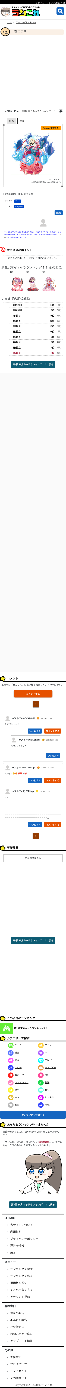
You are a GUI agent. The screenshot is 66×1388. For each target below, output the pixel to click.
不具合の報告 (18, 1319)
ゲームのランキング (26, 22)
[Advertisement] (33, 72)
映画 (17, 1060)
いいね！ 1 (34, 731)
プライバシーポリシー (24, 1238)
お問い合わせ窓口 (21, 1333)
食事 (17, 1089)
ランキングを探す (21, 1268)
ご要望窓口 (17, 1326)
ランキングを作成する (33, 1114)
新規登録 (44, 1141)
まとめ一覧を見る (21, 1289)
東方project (19, 207)
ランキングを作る (21, 1275)
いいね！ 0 (53, 755)
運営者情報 (17, 1245)
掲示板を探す (18, 1282)
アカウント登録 (20, 1296)
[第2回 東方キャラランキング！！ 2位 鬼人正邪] (33, 283)
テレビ (48, 1060)
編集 (58, 212)
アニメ (48, 1045)
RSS (12, 1252)
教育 (17, 1104)
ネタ (17, 1097)
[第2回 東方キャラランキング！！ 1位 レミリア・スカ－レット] (17, 283)
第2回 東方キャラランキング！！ (38, 111)
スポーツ (19, 1075)
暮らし (48, 1089)
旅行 (47, 1075)
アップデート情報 (21, 1340)
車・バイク (50, 1067)
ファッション (22, 1082)
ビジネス (49, 1097)
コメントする (33, 693)
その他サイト (18, 1378)
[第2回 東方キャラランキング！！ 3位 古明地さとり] (49, 283)
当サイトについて (21, 1224)
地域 (47, 1104)
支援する (15, 1357)
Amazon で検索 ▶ (51, 128)
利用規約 (15, 1231)
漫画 (17, 1052)
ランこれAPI (18, 1371)
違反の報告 (17, 1313)
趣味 (47, 1082)
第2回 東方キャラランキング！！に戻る (33, 364)
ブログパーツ (18, 1364)
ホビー (18, 1067)
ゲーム (17, 201)
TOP (9, 22)
